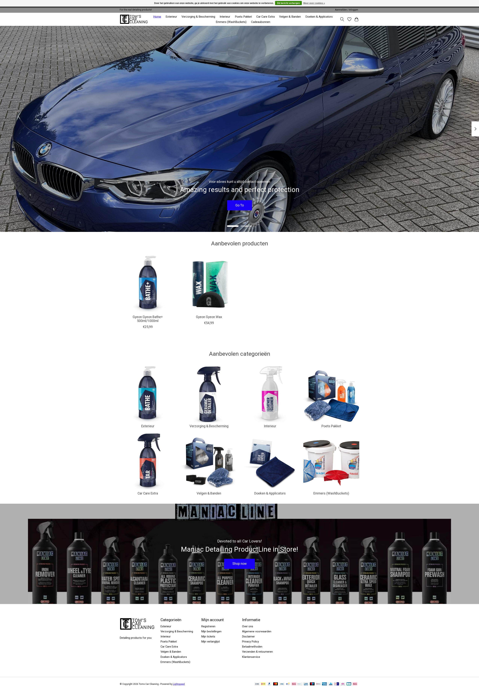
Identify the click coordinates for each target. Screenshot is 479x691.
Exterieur (171, 16)
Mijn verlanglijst (210, 641)
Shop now (239, 563)
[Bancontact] (288, 684)
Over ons (247, 626)
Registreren (208, 626)
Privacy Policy (250, 641)
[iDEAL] (263, 684)
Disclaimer (248, 636)
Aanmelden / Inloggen (346, 9)
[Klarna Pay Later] (355, 684)
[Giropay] (336, 684)
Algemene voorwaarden (256, 631)
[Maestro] (312, 684)
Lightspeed (179, 684)
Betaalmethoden (252, 646)
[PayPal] (269, 684)
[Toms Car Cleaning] (134, 19)
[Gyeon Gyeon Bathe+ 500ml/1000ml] (148, 284)
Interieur (225, 16)
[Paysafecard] (300, 684)
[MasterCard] (275, 684)
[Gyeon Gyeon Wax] (209, 284)
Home (157, 16)
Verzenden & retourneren (257, 651)
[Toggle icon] (342, 19)
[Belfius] (318, 684)
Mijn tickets (208, 636)
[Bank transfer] (257, 684)
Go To (239, 205)
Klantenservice (251, 657)
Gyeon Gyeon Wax (209, 317)
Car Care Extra (265, 16)
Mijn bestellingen (211, 631)
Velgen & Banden (290, 16)
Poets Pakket (243, 16)
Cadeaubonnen (260, 22)
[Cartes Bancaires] (349, 684)
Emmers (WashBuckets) (231, 22)
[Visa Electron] (306, 684)
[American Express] (324, 684)
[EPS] (343, 684)
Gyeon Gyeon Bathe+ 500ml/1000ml (148, 319)
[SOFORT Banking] (294, 684)
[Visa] (281, 684)
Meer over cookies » (314, 3)
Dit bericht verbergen (288, 3)
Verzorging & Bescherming (198, 16)
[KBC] (330, 684)
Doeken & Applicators (319, 16)
